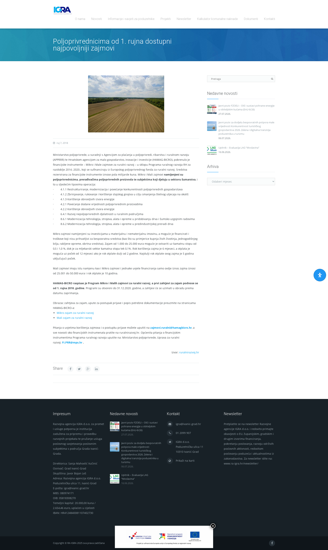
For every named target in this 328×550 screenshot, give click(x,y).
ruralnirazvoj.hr (189, 352)
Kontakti (269, 19)
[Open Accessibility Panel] (320, 275)
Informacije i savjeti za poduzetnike (131, 19)
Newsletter (184, 19)
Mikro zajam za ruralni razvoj (75, 313)
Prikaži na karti (185, 460)
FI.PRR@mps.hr (72, 342)
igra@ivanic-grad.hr (188, 424)
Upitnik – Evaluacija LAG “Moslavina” (238, 147)
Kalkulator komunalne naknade (217, 19)
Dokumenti (251, 19)
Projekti (166, 19)
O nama (80, 19)
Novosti (96, 19)
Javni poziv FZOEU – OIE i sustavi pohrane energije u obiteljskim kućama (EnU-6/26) (246, 107)
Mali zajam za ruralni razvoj (74, 318)
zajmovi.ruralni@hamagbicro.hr (171, 327)
